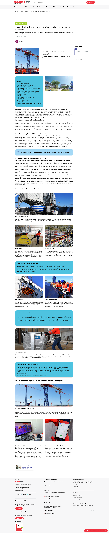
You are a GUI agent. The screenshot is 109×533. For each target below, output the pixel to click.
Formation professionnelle (79, 503)
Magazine (26, 11)
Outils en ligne (47, 502)
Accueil (16, 11)
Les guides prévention (78, 484)
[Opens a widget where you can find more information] (96, 530)
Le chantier (80, 49)
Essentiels (46, 490)
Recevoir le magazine (78, 499)
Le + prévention (81, 54)
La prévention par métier (50, 479)
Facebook (19, 494)
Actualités (21, 11)
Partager (80, 59)
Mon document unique (49, 510)
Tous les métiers (48, 485)
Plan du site (26, 487)
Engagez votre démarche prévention (52, 496)
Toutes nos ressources (19, 487)
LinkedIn (24, 494)
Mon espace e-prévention (50, 513)
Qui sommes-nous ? (19, 484)
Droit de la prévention (49, 498)
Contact (29, 485)
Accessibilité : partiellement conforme (22, 488)
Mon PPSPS (47, 511)
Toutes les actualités (78, 497)
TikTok (30, 494)
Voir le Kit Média (19, 518)
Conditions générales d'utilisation (21, 485)
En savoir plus (18, 508)
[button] (90, 2)
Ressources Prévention (78, 479)
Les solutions (76, 487)
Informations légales (27, 484)
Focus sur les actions (82, 51)
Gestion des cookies (19, 490)
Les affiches (76, 486)
